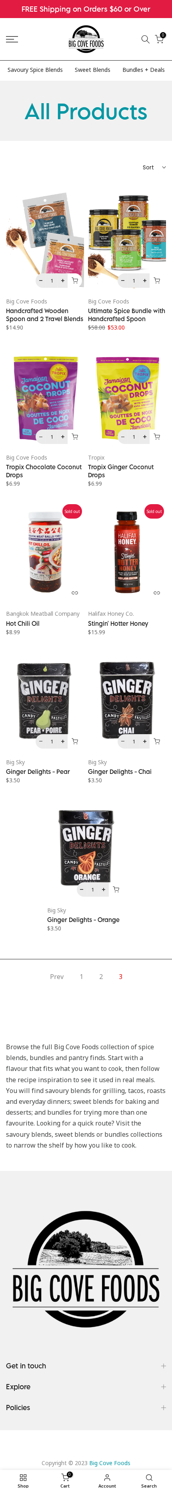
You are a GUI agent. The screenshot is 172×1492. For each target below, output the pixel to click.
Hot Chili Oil (23, 623)
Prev (57, 976)
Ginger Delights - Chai (120, 771)
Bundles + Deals (143, 69)
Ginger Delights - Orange (83, 919)
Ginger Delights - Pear (38, 771)
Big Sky (15, 762)
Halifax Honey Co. (111, 613)
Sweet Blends (92, 69)
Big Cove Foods (26, 301)
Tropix (96, 457)
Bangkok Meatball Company (43, 613)
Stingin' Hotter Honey (118, 623)
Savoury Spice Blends (35, 69)
